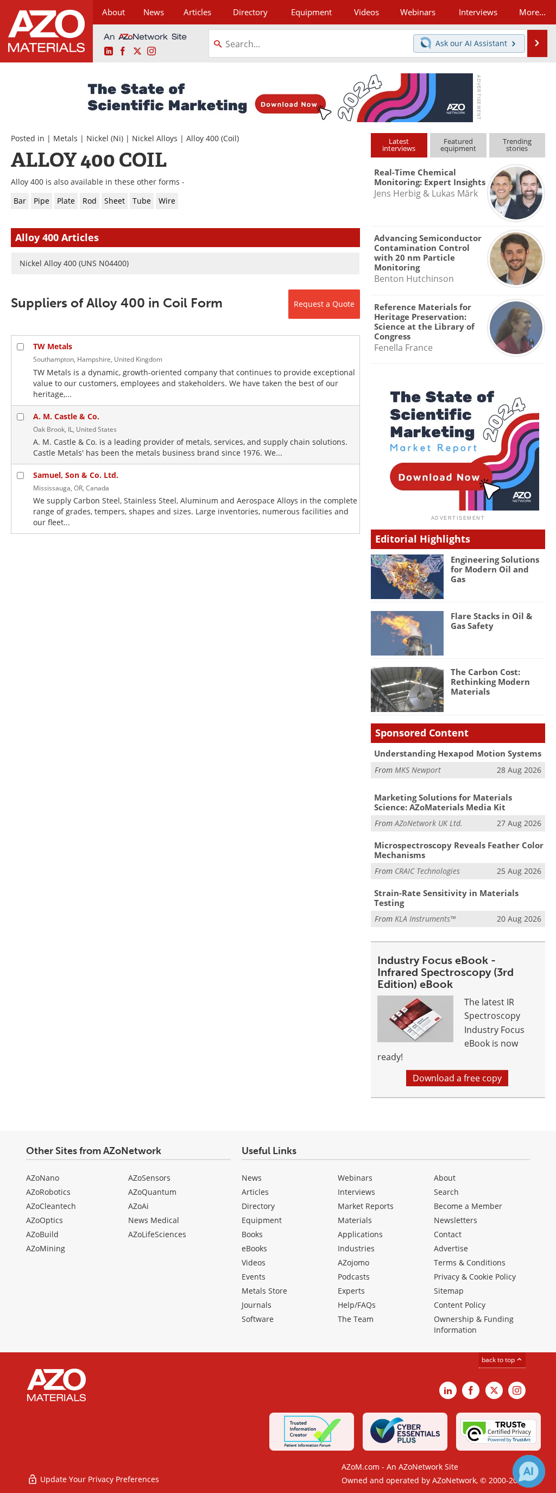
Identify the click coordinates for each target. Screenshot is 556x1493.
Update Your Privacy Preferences (98, 1479)
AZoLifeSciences (157, 1234)
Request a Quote (324, 304)
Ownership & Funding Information (474, 1324)
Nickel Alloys (155, 138)
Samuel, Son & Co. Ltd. (75, 475)
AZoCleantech (51, 1206)
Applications (360, 1234)
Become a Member (468, 1206)
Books (252, 1234)
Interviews (356, 1192)
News (252, 1178)
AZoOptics (44, 1220)
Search (446, 1192)
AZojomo (353, 1262)
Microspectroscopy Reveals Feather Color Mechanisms (459, 850)
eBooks (254, 1248)
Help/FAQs (357, 1305)
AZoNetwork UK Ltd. (429, 823)
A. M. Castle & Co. (66, 416)
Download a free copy (457, 1078)
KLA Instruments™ (425, 919)
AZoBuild (42, 1234)
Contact (448, 1234)
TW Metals (52, 346)
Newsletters (455, 1220)
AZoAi (138, 1206)
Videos (254, 1262)
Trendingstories (517, 144)
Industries (356, 1248)
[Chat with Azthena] (529, 1471)
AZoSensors (149, 1178)
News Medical (153, 1220)
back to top (499, 1359)
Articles (255, 1192)
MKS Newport (418, 770)
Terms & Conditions (470, 1262)
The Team (356, 1319)
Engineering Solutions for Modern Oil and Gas (495, 569)
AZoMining (45, 1248)
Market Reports (366, 1206)
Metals (65, 138)
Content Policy (459, 1305)
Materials (355, 1220)
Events (254, 1276)
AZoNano (42, 1178)
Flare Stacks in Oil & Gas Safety (491, 620)
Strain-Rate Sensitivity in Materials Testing (446, 897)
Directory (250, 12)
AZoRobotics (48, 1192)
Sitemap (449, 1291)
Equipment (262, 1220)
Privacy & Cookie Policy (475, 1276)
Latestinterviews (398, 144)
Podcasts (354, 1276)
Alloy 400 (202, 138)
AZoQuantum (152, 1192)
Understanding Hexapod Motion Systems (457, 753)
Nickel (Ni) (104, 138)
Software (258, 1319)
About (445, 1178)
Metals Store (264, 1291)
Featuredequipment (458, 144)
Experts (351, 1291)
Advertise (451, 1248)
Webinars (355, 1178)
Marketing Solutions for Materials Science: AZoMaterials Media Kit (443, 802)
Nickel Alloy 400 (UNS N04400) (74, 263)
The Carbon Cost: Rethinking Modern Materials (490, 681)
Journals (256, 1305)
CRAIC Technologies (427, 871)
